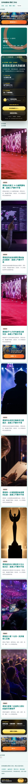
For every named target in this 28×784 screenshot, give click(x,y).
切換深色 (19, 5)
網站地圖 (22, 769)
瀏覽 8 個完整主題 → (8, 51)
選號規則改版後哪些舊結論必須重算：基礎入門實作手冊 (13, 259)
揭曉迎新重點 (14, 113)
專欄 (10, 5)
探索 (2, 5)
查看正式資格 (14, 731)
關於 (14, 5)
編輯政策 (10, 769)
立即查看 (21, 780)
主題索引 (3, 769)
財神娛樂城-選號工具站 (9, 2)
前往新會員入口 (14, 108)
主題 (6, 5)
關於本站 (16, 769)
